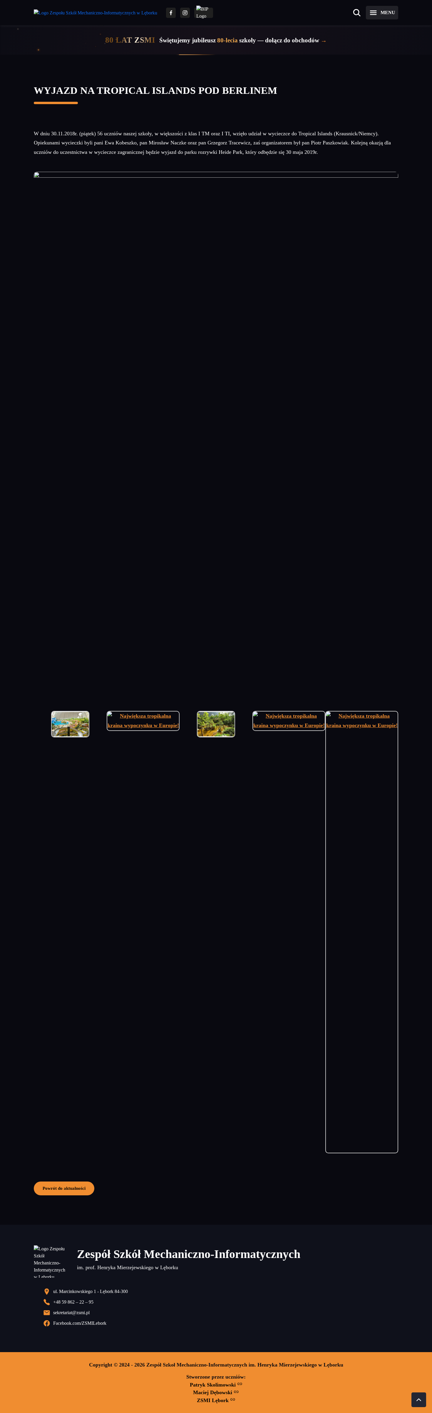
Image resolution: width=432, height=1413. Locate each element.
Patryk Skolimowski (213, 1385)
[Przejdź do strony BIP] (203, 13)
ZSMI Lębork (213, 1400)
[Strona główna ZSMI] (95, 12)
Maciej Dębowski (213, 1392)
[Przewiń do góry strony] (418, 1399)
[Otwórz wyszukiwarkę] (356, 12)
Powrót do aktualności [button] (64, 1188)
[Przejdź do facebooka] (171, 13)
